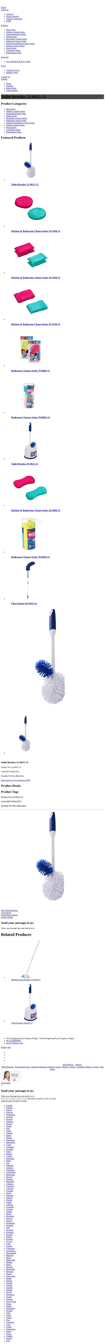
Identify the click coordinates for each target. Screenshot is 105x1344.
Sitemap (78, 1065)
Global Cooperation (14, 19)
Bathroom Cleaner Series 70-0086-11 (30, 370)
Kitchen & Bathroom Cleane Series (20, 44)
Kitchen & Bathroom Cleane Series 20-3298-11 (35, 277)
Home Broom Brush (9, 915)
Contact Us (5, 77)
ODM (8, 21)
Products (4, 25)
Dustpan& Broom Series (16, 34)
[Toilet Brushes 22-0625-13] (52, 710)
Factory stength (12, 16)
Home (3, 7)
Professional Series (13, 53)
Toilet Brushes (12, 90)
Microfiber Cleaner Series (16, 39)
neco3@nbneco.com (14, 1043)
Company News (12, 70)
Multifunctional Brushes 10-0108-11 (26, 980)
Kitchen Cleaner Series (15, 46)
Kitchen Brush (7, 917)
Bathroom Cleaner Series (16, 41)
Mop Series (10, 30)
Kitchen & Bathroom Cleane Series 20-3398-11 (35, 231)
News (3, 66)
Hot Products (68, 1065)
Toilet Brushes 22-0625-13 (24, 184)
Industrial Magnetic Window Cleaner (46, 1067)
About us (4, 10)
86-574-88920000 (13, 1041)
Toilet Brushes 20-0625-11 (24, 464)
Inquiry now (6, 1047)
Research (4, 57)
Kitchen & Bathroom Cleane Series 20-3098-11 (35, 510)
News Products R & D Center (18, 61)
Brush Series (11, 48)
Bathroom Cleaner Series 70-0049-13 (30, 557)
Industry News (12, 72)
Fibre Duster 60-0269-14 (24, 603)
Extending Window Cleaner (87, 1067)
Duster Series (11, 37)
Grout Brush (6, 913)
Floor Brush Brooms (9, 910)
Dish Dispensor (7, 1067)
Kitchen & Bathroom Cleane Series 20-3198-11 (35, 324)
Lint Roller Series (13, 50)
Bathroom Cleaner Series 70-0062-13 (30, 417)
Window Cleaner (68, 1067)
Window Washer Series (15, 32)
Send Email (5, 1083)
